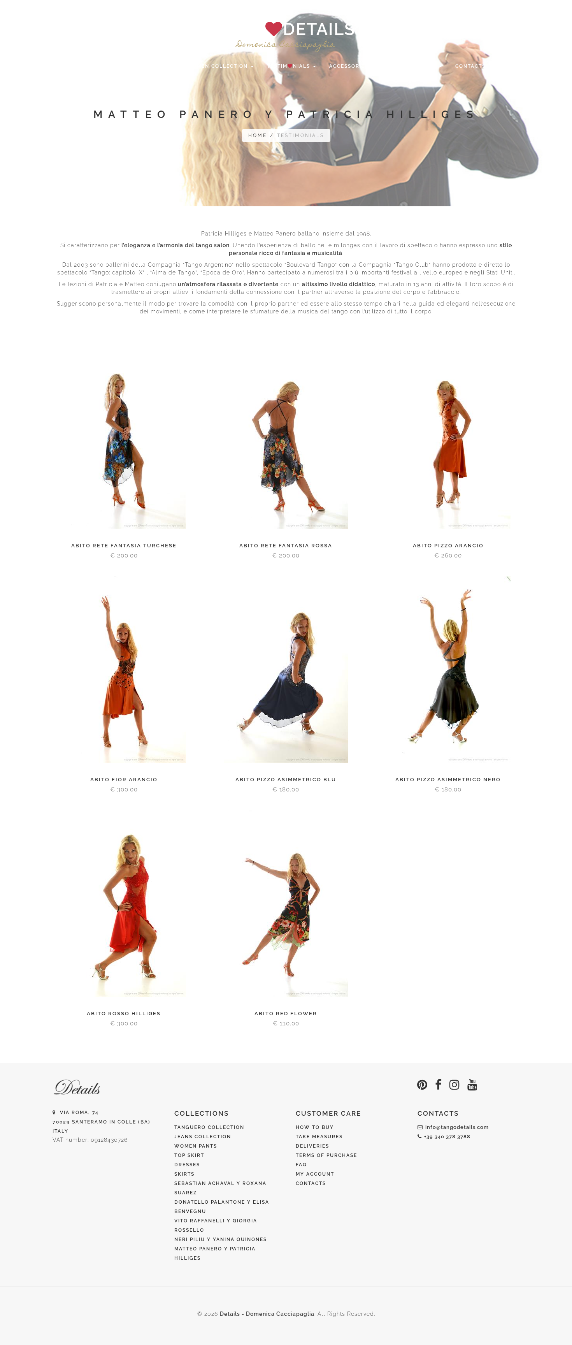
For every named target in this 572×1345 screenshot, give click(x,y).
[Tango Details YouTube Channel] (472, 1085)
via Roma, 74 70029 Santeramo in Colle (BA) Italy (102, 1122)
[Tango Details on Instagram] (454, 1085)
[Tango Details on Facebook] (438, 1085)
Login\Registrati (475, 8)
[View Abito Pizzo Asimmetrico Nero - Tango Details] (448, 669)
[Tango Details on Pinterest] (422, 1085)
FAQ (301, 1164)
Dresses (187, 1164)
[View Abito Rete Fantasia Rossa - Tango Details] (286, 435)
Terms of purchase (326, 1155)
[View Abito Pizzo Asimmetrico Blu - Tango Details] (286, 669)
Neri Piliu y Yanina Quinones (220, 1239)
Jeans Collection (202, 1136)
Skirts (184, 1174)
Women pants (195, 1146)
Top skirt (189, 1155)
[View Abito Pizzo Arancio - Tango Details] (448, 435)
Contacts (470, 66)
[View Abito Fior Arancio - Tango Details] (124, 669)
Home (95, 66)
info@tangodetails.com (457, 1127)
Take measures (319, 1136)
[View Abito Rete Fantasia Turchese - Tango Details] (124, 435)
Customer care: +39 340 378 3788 (156, 8)
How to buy (315, 1127)
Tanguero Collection (209, 1127)
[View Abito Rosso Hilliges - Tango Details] (124, 903)
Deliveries (312, 1146)
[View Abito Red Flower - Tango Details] (286, 903)
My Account (315, 1174)
